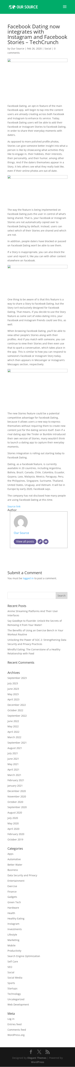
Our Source (17, 48)
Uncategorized (16, 999)
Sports (11, 983)
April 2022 (13, 731)
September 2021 (17, 742)
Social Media (15, 977)
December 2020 (17, 791)
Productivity (14, 950)
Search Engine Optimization (24, 956)
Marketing (13, 940)
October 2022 (15, 710)
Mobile (12, 945)
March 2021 (14, 775)
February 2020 (16, 834)
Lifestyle (12, 934)
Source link (14, 506)
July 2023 (13, 683)
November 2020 (17, 796)
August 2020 (15, 812)
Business (13, 870)
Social (47, 48)
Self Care (13, 961)
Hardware (13, 907)
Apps (10, 853)
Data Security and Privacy (22, 875)
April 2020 (13, 828)
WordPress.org (16, 1035)
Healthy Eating (16, 918)
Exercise (12, 886)
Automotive (14, 859)
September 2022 (17, 715)
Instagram (13, 923)
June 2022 (13, 721)
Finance (12, 891)
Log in (11, 1018)
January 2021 (15, 785)
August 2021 (15, 748)
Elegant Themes (36, 1057)
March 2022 (14, 737)
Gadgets (12, 896)
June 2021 (13, 758)
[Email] (45, 541)
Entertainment (16, 880)
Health (11, 913)
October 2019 (15, 839)
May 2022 (13, 726)
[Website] (40, 541)
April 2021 (13, 769)
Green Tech (14, 902)
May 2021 (13, 764)
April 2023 (13, 699)
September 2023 (17, 678)
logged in (28, 578)
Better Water (15, 864)
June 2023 (13, 688)
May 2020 (13, 823)
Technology (14, 993)
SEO (10, 967)
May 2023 (13, 694)
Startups (12, 988)
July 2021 (13, 753)
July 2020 (13, 818)
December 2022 (17, 704)
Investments (15, 929)
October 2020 (15, 802)
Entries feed (15, 1024)
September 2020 (17, 807)
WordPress (37, 1062)
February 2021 (16, 780)
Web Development (18, 1004)
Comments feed (17, 1029)
